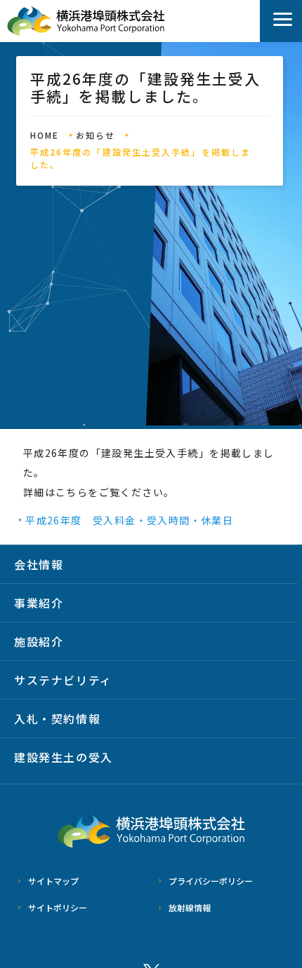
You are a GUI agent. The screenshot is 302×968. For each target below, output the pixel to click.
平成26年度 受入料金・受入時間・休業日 (129, 520)
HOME (44, 135)
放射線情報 (190, 907)
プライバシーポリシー (211, 881)
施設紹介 (38, 641)
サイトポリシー (57, 907)
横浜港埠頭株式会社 (86, 21)
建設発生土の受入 (63, 757)
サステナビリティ (63, 680)
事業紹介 (38, 602)
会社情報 (38, 564)
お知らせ (95, 135)
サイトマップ (53, 881)
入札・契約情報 (57, 718)
